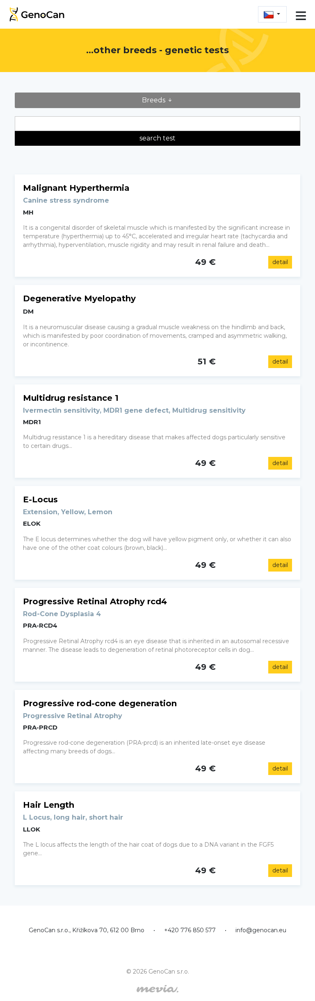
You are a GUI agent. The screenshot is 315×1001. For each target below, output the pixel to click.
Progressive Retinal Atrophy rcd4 (95, 601)
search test (157, 138)
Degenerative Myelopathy (79, 298)
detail (280, 262)
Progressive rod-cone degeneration (100, 703)
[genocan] (37, 13)
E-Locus (40, 499)
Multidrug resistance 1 (71, 398)
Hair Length (48, 805)
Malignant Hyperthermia (76, 188)
